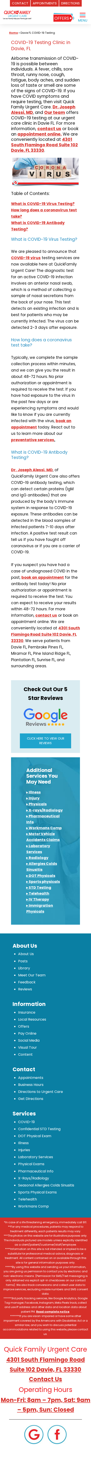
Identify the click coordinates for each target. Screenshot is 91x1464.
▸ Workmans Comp (44, 827)
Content (25, 1054)
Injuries (24, 1149)
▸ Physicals (36, 804)
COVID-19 (26, 1121)
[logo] (17, 11)
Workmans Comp (33, 1206)
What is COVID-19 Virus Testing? (43, 203)
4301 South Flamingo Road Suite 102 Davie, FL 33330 (44, 144)
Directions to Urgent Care (40, 1091)
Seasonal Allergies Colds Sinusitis (46, 1185)
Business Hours (31, 1084)
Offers (23, 1026)
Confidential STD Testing (39, 1128)
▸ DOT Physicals (40, 875)
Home (13, 33)
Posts (23, 961)
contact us (49, 129)
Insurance (26, 1012)
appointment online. (39, 134)
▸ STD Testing (38, 887)
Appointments (30, 1077)
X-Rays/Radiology (33, 1178)
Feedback (27, 982)
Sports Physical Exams (37, 1192)
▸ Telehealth (37, 893)
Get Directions (30, 1098)
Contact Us (45, 1379)
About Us (26, 953)
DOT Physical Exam (34, 1135)
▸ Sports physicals (43, 881)
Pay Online (27, 1033)
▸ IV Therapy (37, 899)
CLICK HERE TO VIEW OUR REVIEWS (45, 740)
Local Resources (32, 1019)
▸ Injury (33, 798)
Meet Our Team (32, 975)
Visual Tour (27, 1047)
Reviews (25, 989)
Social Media (29, 1040)
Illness (23, 1142)
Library (24, 968)
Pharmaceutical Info (35, 1171)
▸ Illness (33, 792)
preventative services (32, 440)
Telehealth (27, 1199)
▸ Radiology (37, 857)
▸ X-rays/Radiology (44, 810)
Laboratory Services (35, 1157)
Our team (54, 112)
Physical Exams (31, 1164)
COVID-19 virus (26, 257)
